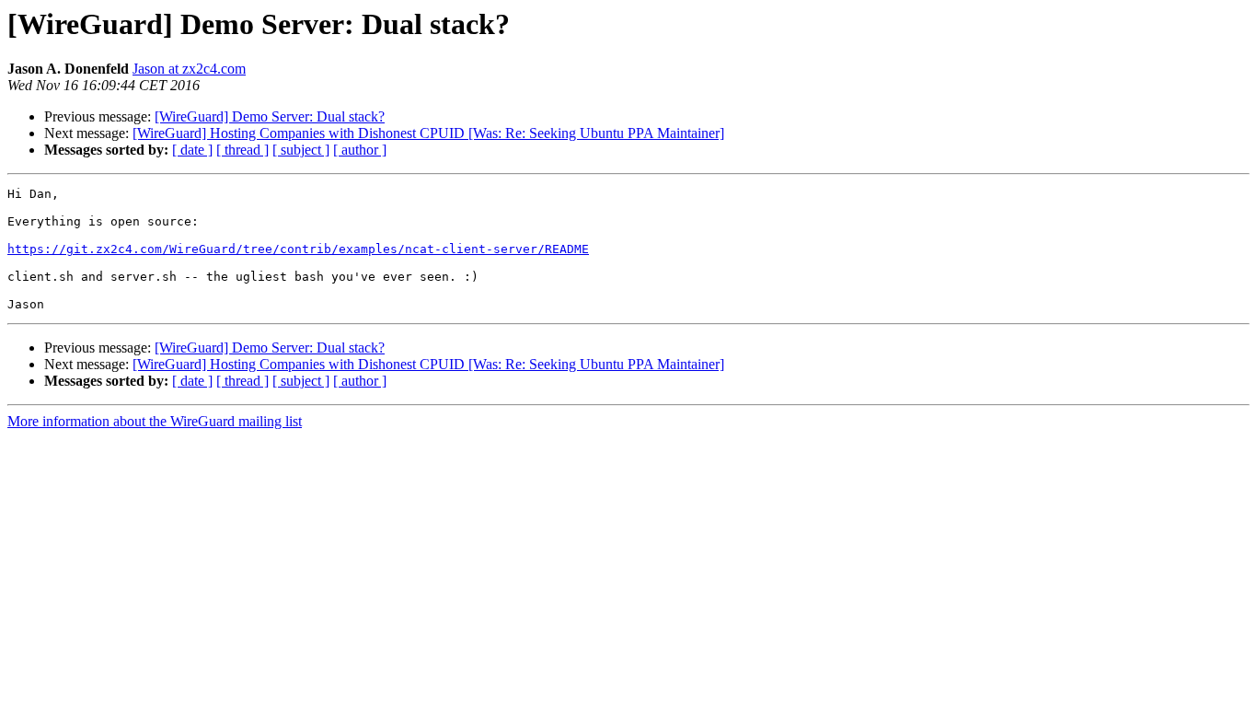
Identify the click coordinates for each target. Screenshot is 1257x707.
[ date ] (192, 149)
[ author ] (359, 149)
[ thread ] (242, 149)
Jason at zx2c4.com (189, 68)
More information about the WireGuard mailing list (154, 421)
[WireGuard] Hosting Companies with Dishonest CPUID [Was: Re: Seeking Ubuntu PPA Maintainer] (428, 133)
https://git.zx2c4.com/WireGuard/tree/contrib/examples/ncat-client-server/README (298, 249)
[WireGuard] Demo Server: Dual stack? (270, 116)
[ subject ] (300, 149)
